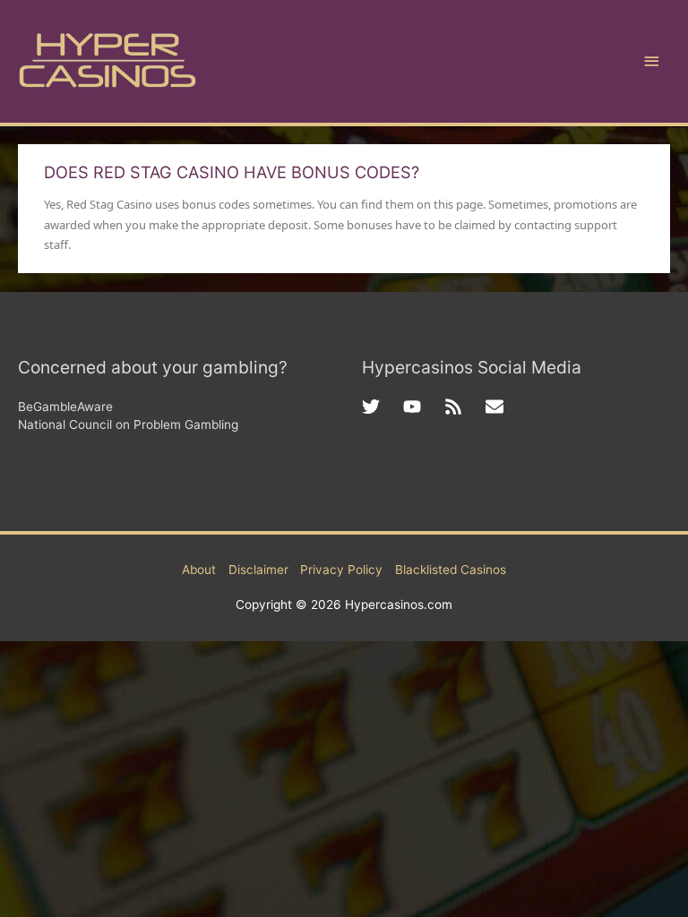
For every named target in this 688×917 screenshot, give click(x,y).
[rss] (465, 407)
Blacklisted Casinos (450, 569)
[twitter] (382, 407)
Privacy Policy (341, 569)
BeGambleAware (65, 406)
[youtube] (423, 407)
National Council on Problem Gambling (128, 424)
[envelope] (497, 407)
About (199, 569)
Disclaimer (258, 569)
